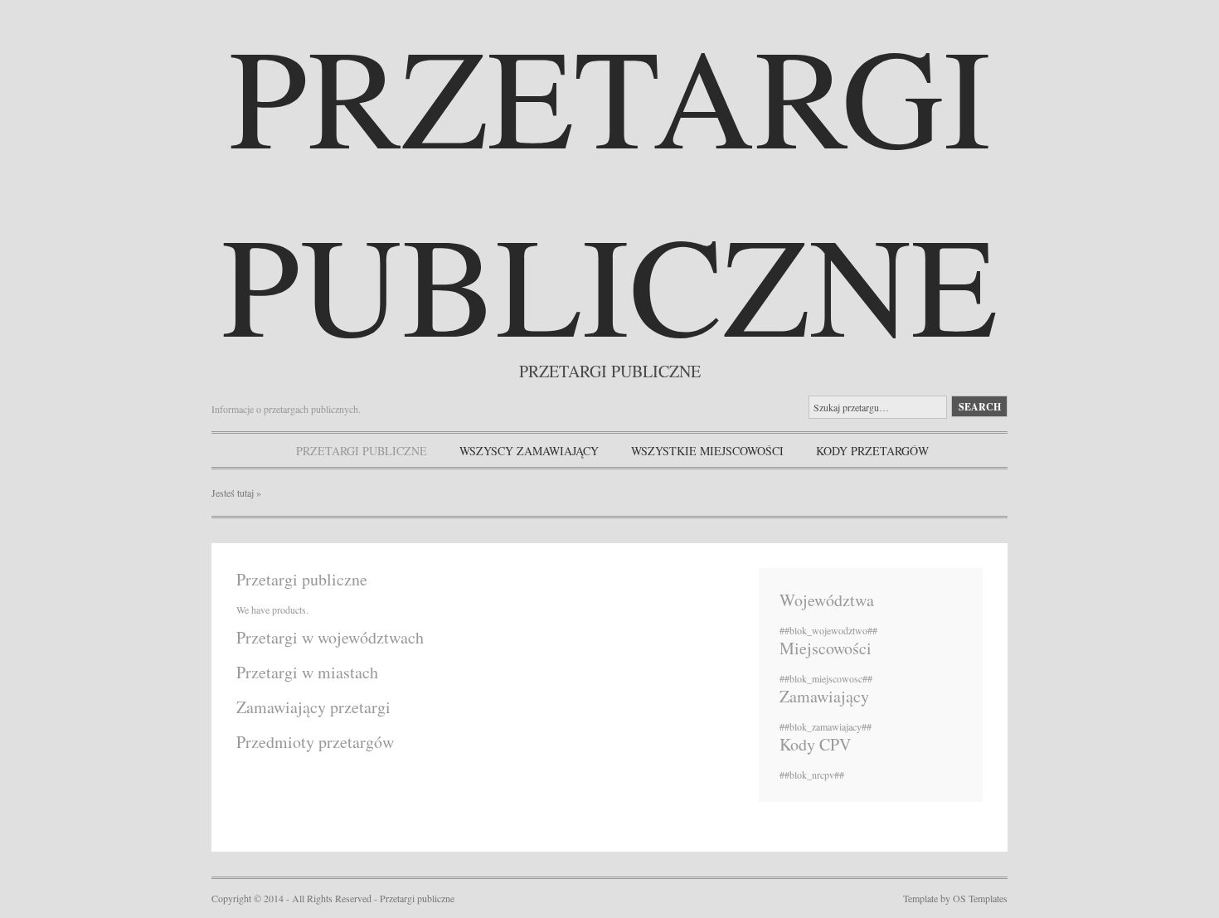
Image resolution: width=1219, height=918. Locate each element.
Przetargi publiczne (609, 188)
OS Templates (980, 898)
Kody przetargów (872, 451)
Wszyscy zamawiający (529, 451)
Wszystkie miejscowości (707, 451)
